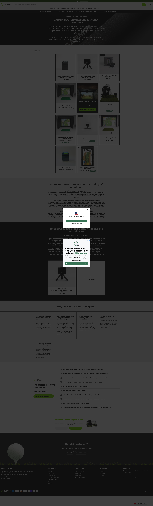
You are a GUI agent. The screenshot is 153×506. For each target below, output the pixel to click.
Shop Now (76, 221)
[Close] (87, 209)
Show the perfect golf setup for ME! (76, 264)
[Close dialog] (88, 240)
